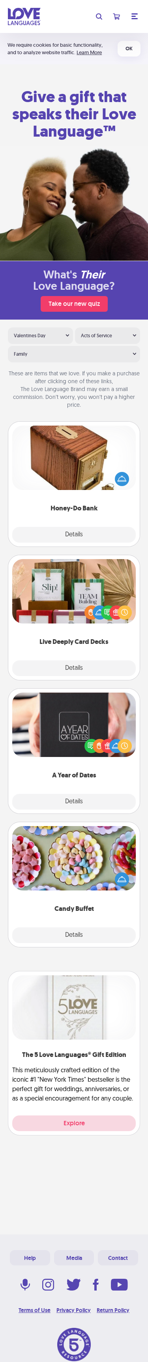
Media (74, 1257)
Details (74, 535)
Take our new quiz (74, 304)
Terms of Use (35, 1310)
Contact (118, 1257)
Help (30, 1257)
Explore (74, 1123)
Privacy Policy (73, 1310)
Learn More (89, 52)
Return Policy (113, 1310)
